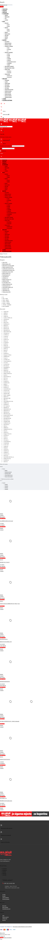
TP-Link (6, 440)
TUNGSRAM (7, 441)
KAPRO (6, 381)
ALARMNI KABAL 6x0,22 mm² (6, 520)
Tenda (5, 436)
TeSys (5, 438)
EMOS (6, 348)
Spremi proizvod (6, 114)
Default (6, 470)
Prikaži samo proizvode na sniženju (7, 479)
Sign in (4, 111)
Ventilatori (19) (5, 288)
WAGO (6, 455)
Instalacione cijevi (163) (7, 271)
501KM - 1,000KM (6, 303)
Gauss (5, 358)
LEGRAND (7, 388)
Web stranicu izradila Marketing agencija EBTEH (22, 926)
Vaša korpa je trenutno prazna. (5, 137)
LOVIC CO (7, 392)
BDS (5, 320)
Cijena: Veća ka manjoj (9, 476)
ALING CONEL (8, 317)
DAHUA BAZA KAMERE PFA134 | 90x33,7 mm (10, 603)
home (5, 375)
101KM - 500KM (5, 301)
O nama (3, 894)
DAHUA (6, 339)
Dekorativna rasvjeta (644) (8, 265)
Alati (3, 915)
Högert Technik (8, 373)
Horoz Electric (7, 376)
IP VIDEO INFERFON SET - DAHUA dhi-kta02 (9, 721)
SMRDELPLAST (8, 429)
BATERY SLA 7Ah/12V (5, 562)
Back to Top (2, 933)
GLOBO (6, 359)
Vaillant (6, 446)
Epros (5, 350)
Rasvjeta (4, 920)
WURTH (6, 460)
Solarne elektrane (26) (7, 284)
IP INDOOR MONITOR (5, 681)
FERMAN (6, 356)
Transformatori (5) (6, 285)
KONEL (6, 387)
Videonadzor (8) (5, 290)
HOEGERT (7, 371)
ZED (6, 461)
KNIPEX (6, 385)
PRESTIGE (7, 410)
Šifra (1, 148)
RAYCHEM (7, 416)
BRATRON (7, 330)
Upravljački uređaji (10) (7, 287)
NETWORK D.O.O (8, 401)
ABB (6, 313)
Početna (1, 253)
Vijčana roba (4, 918)
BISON (6, 325)
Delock (6, 341)
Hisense (6, 370)
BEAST (6, 322)
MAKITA (6, 393)
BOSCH (6, 328)
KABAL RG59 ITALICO (5, 759)
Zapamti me (3, 150)
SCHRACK (7, 423)
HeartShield (7, 367)
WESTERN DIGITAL (9, 457)
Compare (1, 937)
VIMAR (6, 452)
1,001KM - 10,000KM (6, 304)
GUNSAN (6, 364)
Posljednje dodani (8, 473)
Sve (3, 297)
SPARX (6, 432)
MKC (5, 399)
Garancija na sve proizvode (6, 835)
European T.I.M (7, 354)
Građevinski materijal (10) (8, 268)
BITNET (6, 327)
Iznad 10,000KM (5, 306)
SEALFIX (6, 424)
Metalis (6, 396)
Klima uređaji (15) (6, 273)
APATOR (6, 319)
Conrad (6, 336)
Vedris (6, 447)
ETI (5, 351)
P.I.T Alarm (7, 406)
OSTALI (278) (5, 281)
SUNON (6, 435)
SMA (5, 426)
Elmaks (6, 345)
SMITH (6, 427)
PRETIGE (6, 412)
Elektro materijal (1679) (7, 267)
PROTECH (7, 413)
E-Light (6, 342)
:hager (6, 311)
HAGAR (6, 365)
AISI (5, 314)
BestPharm (6, 324)
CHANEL (6, 333)
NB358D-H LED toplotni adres (6, 800)
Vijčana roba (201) (6, 292)
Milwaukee (7, 398)
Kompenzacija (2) (6, 274)
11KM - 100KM (5, 300)
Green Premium (7, 361)
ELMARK (7, 347)
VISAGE (6, 453)
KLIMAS (6, 382)
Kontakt (3, 896)
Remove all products (7, 937)
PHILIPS (6, 407)
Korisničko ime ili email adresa (6, 145)
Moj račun (4, 905)
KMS (5, 384)
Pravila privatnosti (5, 899)
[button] (2, 518)
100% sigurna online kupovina (6, 828)
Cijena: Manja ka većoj (9, 475)
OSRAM (6, 404)
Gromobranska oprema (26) (8, 270)
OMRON (6, 402)
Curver (6, 337)
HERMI (6, 368)
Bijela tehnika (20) (6, 264)
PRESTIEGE (7, 409)
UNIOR (6, 443)
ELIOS (6, 344)
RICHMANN (7, 418)
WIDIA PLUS (7, 458)
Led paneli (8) (5, 276)
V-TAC (6, 444)
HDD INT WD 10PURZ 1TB (6, 641)
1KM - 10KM (5, 298)
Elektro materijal (5, 917)
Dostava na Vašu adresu (5, 842)
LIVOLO (6, 390)
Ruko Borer (7, 419)
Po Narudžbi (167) (6, 282)
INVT (5, 379)
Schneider (7, 421)
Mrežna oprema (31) (6, 279)
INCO (6, 378)
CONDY (6, 334)
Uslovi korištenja (5, 897)
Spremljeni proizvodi (6, 908)
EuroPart (6, 353)
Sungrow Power (7, 433)
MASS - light (7, 395)
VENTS (6, 449)
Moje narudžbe (5, 907)
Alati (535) (4, 262)
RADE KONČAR (8, 415)
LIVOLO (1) (5, 278)
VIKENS (6, 450)
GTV (6, 362)
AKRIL (6, 316)
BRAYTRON (7, 331)
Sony (5, 430)
